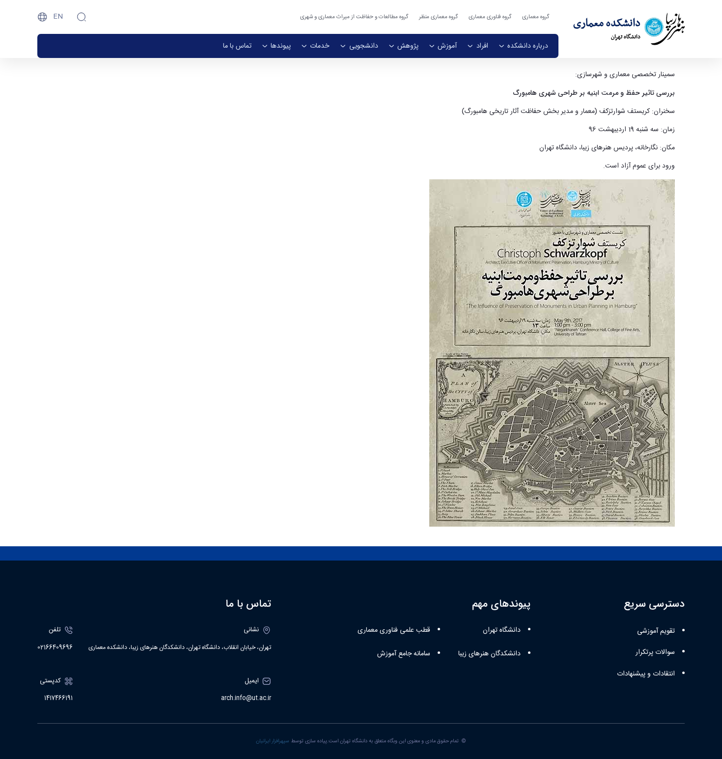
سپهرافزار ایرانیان (272, 741)
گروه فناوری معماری (490, 17)
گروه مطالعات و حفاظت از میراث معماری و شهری (354, 17)
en (58, 17)
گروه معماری (535, 17)
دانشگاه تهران (502, 630)
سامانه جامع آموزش (403, 654)
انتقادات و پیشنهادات (646, 674)
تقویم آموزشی (656, 631)
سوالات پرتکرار (655, 652)
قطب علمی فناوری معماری (394, 630)
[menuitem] (523, 46)
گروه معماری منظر (438, 17)
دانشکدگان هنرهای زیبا (489, 654)
